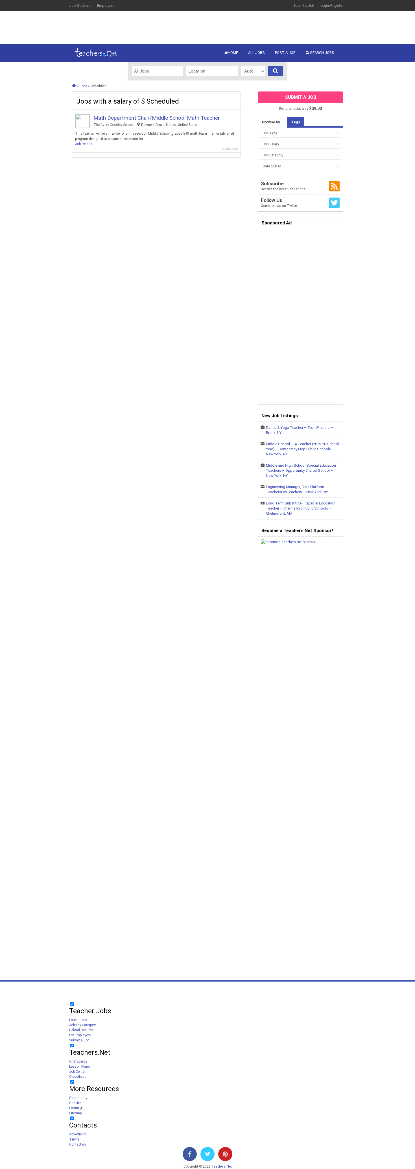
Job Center (77, 1072)
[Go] (275, 71)
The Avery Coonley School (113, 125)
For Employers (80, 1035)
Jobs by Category (82, 1025)
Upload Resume (81, 1030)
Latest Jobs (78, 1020)
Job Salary (271, 144)
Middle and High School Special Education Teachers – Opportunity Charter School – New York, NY (301, 470)
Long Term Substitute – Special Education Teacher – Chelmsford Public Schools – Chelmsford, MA (300, 508)
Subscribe (272, 183)
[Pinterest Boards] (225, 1155)
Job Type (270, 133)
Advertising (78, 1134)
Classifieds (77, 1077)
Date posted (272, 166)
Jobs (83, 86)
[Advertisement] (207, 27)
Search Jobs (321, 53)
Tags (295, 122)
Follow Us (271, 200)
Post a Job (285, 53)
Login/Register (331, 6)
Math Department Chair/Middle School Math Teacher (156, 118)
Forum (74, 1108)
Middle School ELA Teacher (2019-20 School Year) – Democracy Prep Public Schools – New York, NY (302, 449)
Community (78, 1098)
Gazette (75, 1103)
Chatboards (78, 1061)
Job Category (273, 155)
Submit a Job (304, 6)
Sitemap (75, 1113)
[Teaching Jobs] (74, 86)
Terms (74, 1139)
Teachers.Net (221, 1166)
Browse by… (272, 122)
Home (233, 53)
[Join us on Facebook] (190, 1155)
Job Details (83, 144)
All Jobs (256, 53)
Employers (105, 5)
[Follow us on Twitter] (207, 1155)
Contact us (77, 1144)
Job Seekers (79, 5)
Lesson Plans (79, 1067)
